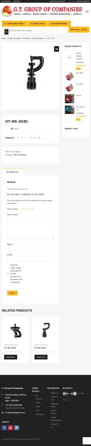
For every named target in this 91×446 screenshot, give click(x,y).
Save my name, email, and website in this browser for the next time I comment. (16, 273)
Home (4, 38)
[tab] (12, 172)
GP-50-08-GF (80, 108)
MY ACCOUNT (5, 1)
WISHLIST (17, 1)
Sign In (79, 1)
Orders (38, 403)
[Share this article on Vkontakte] (34, 137)
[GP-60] (69, 103)
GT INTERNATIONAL (58, 24)
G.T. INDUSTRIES (37, 24)
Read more (11, 357)
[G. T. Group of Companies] (41, 19)
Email (10, 255)
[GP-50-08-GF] (69, 113)
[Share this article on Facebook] (17, 137)
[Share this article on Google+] (26, 137)
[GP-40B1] (69, 81)
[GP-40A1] (69, 92)
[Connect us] (4, 427)
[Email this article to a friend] (38, 137)
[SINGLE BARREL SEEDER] (69, 61)
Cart (37, 410)
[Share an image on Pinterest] (30, 137)
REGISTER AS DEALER (57, 1)
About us (54, 393)
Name (10, 244)
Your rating (12, 209)
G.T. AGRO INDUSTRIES (13, 24)
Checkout (39, 414)
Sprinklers (26, 38)
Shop (38, 406)
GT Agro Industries (14, 38)
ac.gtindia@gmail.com (15, 413)
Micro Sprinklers (38, 38)
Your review (13, 214)
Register (86, 1)
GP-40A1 (79, 84)
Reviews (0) (12, 172)
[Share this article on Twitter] (21, 137)
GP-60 (78, 96)
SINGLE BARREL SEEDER (79, 56)
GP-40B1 (79, 73)
